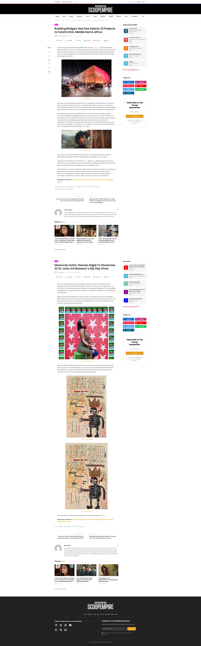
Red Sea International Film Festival (64, 189)
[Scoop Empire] (100, 9)
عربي (75, 2)
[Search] (143, 16)
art (56, 526)
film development (70, 186)
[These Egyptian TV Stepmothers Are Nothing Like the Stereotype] (108, 570)
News (57, 16)
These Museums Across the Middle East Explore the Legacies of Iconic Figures (85, 240)
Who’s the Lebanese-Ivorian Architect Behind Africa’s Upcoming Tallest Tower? (107, 240)
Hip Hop (75, 526)
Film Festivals (87, 150)
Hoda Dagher (62, 36)
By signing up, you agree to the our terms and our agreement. (135, 122)
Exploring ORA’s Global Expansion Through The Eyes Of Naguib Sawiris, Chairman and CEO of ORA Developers (102, 200)
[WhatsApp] (49, 67)
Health (111, 16)
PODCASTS (57, 2)
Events (71, 16)
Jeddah (78, 186)
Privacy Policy (138, 121)
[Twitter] (49, 55)
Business (79, 16)
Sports (119, 16)
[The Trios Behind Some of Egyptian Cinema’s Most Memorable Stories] (86, 570)
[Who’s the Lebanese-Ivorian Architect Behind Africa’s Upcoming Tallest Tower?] (108, 231)
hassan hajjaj (67, 526)
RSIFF (85, 161)
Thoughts (134, 16)
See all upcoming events (131, 70)
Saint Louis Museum (87, 361)
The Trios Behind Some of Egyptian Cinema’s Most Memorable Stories (84, 579)
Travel (95, 16)
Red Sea (96, 186)
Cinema (62, 186)
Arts (64, 16)
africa (56, 186)
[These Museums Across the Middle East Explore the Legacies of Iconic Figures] (86, 231)
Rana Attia (61, 272)
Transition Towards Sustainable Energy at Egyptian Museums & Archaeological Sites (71, 537)
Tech (126, 16)
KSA (83, 186)
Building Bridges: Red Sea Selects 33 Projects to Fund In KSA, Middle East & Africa (102, 537)
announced (96, 47)
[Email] (49, 71)
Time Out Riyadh (87, 98)
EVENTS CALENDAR (67, 2)
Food (87, 16)
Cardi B (60, 526)
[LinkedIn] (49, 59)
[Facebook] (49, 51)
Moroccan (81, 526)
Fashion (102, 16)
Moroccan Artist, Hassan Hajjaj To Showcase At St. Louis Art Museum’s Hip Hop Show (70, 200)
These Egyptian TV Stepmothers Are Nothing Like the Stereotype (108, 579)
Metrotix (102, 515)
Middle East (89, 186)
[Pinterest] (49, 63)
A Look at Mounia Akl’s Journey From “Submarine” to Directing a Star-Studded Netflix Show (64, 240)
